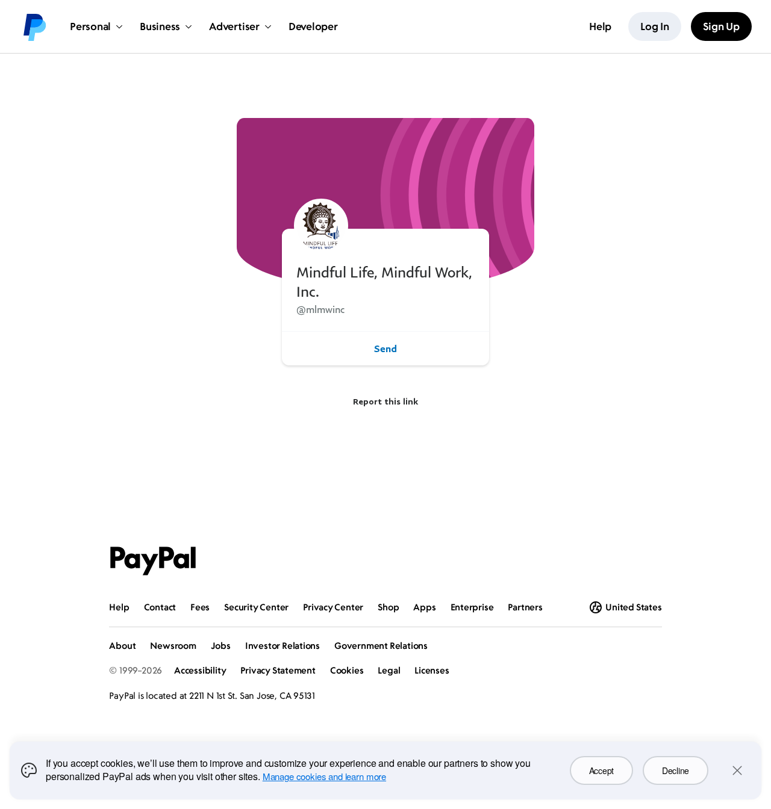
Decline (675, 770)
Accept (601, 770)
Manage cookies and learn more (324, 776)
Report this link (385, 401)
